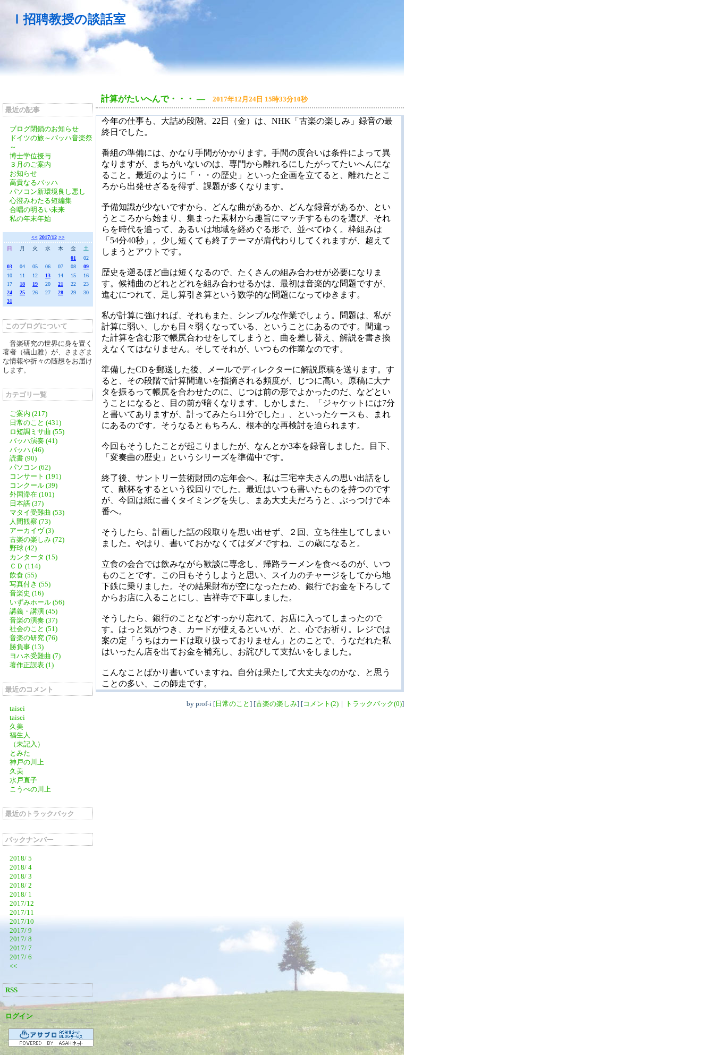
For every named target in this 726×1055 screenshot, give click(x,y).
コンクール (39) (33, 485)
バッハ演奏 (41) (33, 441)
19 (35, 284)
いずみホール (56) (37, 602)
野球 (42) (23, 548)
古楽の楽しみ (276, 704)
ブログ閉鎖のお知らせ (44, 129)
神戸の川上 (27, 762)
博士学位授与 (30, 156)
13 (47, 275)
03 (9, 266)
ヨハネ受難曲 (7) (35, 656)
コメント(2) (321, 704)
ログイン (19, 1016)
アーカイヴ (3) (32, 530)
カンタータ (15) (33, 557)
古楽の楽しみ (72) (37, 539)
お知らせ (23, 173)
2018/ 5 (21, 858)
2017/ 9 (21, 930)
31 (9, 301)
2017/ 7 (21, 948)
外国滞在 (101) (32, 494)
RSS (11, 990)
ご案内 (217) (28, 414)
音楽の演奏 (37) (33, 620)
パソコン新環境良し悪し (48, 191)
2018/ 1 (21, 894)
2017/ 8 (21, 939)
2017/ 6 (21, 957)
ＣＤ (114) (25, 566)
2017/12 (48, 237)
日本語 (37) (27, 503)
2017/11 (22, 912)
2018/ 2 (21, 885)
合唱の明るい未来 (37, 210)
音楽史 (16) (27, 593)
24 (9, 292)
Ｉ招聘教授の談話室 (68, 19)
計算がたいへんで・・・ (148, 98)
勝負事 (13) (27, 647)
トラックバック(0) (373, 704)
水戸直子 (23, 780)
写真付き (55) (30, 584)
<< (34, 237)
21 (60, 284)
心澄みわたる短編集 (41, 201)
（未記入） (27, 744)
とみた (20, 753)
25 (22, 292)
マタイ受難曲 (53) (37, 512)
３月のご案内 (30, 164)
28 (60, 292)
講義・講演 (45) (33, 611)
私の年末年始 (30, 219)
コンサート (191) (35, 476)
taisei (17, 708)
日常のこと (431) (35, 423)
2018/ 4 (21, 867)
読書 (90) (23, 458)
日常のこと (232, 704)
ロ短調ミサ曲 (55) (37, 432)
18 (22, 284)
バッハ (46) (27, 450)
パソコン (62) (30, 467)
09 (86, 266)
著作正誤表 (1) (32, 665)
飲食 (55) (23, 575)
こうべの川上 (34, 789)
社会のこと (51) (33, 629)
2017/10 (22, 921)
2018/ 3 (21, 876)
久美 (16, 726)
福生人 (20, 735)
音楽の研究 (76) (33, 638)
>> (61, 237)
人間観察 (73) (30, 521)
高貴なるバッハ (34, 182)
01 (73, 258)
